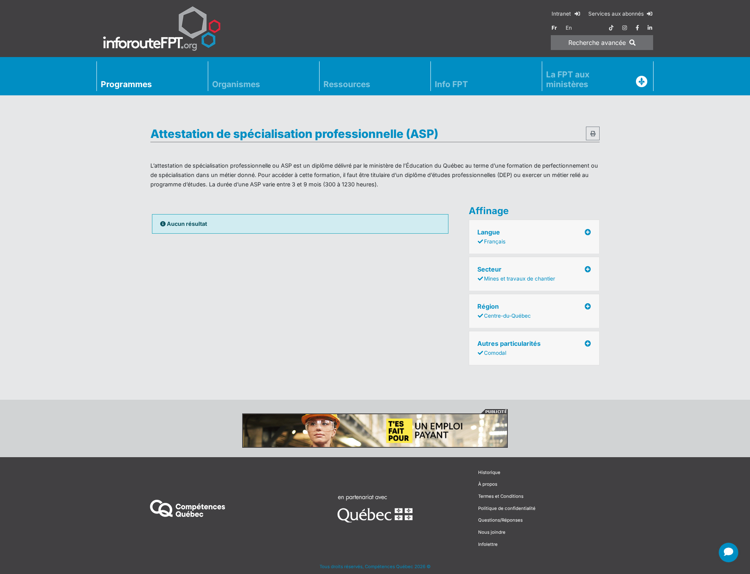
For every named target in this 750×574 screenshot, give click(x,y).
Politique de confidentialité (507, 508)
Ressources (346, 84)
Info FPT (451, 84)
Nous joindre (491, 532)
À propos (487, 484)
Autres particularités (509, 348)
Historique (489, 472)
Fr (554, 28)
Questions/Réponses (500, 520)
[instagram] (624, 27)
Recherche (597, 42)
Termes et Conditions (500, 496)
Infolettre (488, 544)
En (569, 28)
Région (504, 310)
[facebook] (637, 27)
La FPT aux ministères (567, 79)
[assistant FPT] (728, 552)
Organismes (236, 84)
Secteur (516, 273)
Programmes (126, 84)
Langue (491, 236)
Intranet (562, 14)
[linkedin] (650, 27)
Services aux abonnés (616, 14)
